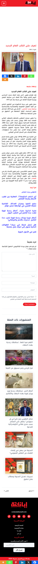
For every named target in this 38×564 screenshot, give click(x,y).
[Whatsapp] (31, 76)
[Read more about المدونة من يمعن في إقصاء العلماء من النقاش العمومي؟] (19, 440)
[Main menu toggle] (4, 3)
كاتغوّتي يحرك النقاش (29, 192)
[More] (5, 79)
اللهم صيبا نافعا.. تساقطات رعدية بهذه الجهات (19, 344)
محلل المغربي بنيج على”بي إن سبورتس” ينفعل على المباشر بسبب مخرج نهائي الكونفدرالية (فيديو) (20, 422)
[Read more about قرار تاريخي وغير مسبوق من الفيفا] (19, 357)
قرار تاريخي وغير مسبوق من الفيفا (19, 368)
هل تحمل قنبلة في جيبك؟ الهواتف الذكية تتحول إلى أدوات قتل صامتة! (19, 226)
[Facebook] (5, 76)
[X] (11, 76)
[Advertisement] (19, 29)
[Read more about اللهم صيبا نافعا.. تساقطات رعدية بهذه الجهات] (19, 332)
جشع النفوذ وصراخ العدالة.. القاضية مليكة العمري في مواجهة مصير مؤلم (19, 204)
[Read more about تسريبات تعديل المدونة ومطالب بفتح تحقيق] (19, 466)
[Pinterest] (25, 76)
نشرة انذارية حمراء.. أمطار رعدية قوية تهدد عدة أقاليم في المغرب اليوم (19, 211)
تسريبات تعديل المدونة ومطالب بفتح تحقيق (20, 478)
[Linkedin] (18, 76)
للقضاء (34, 178)
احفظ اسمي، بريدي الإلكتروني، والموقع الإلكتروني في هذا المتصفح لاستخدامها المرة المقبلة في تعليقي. (19, 298)
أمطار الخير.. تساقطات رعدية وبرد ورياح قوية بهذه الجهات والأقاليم (19, 392)
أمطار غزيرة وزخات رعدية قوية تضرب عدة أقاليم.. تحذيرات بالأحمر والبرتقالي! (19, 219)
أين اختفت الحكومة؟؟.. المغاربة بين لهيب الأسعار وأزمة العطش (19, 197)
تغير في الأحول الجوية (27, 231)
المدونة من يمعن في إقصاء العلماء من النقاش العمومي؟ (21, 452)
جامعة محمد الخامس (29, 109)
